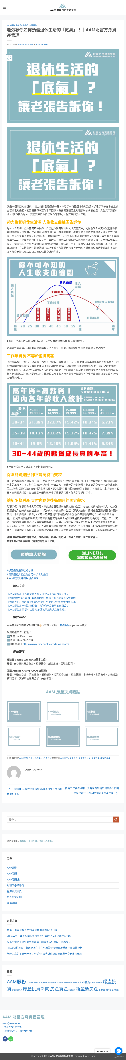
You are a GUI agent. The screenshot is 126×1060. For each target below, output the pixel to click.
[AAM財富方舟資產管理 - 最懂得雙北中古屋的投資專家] (63, 7)
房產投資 (74, 758)
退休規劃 (102, 990)
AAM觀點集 (13, 879)
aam (4, 1023)
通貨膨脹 (115, 990)
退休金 (108, 990)
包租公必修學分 (22, 25)
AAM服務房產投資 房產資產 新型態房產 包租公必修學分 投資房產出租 (52, 983)
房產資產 (95, 758)
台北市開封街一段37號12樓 (17, 1031)
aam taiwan (42, 44)
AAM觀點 (11, 25)
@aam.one (13, 1023)
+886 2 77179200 (12, 1027)
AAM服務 (64, 758)
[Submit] (116, 819)
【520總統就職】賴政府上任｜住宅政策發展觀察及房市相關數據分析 (44, 947)
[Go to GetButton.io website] (119, 1057)
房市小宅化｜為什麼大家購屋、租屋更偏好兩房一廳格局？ (39, 942)
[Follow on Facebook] (5, 1038)
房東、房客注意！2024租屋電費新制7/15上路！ (33, 930)
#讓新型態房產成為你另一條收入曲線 (27, 574)
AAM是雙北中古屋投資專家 (23, 578)
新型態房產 (105, 758)
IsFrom (91, 1055)
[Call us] (10, 1038)
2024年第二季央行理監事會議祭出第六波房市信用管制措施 (39, 936)
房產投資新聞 (85, 758)
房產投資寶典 (14, 891)
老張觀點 (33, 25)
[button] (4, 7)
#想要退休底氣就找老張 (20, 570)
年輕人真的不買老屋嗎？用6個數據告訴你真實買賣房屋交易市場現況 (44, 953)
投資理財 (72, 990)
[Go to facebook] (118, 1051)
